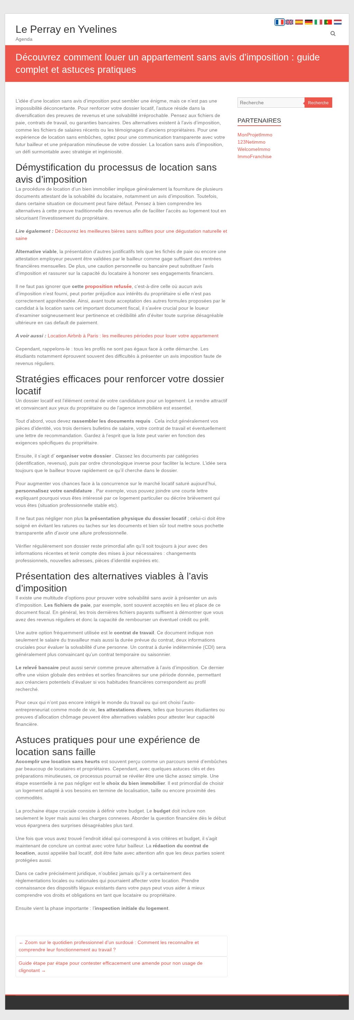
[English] (289, 22)
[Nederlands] (338, 22)
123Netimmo (251, 142)
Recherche (318, 102)
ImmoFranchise (254, 156)
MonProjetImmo (254, 134)
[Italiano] (318, 22)
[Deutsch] (309, 22)
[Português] (328, 22)
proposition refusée (108, 286)
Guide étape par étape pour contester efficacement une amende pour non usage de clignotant (111, 966)
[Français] (280, 22)
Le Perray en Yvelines (66, 29)
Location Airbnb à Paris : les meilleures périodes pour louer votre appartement (133, 335)
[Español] (299, 22)
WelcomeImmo (253, 149)
